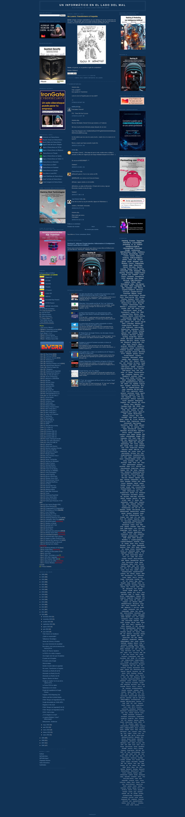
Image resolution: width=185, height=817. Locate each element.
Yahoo (128, 421)
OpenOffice (141, 430)
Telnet (134, 763)
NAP (131, 665)
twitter (132, 284)
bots (141, 370)
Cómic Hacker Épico (51, 497)
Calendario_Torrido (126, 406)
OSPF (122, 744)
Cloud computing (140, 316)
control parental (125, 474)
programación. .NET (125, 799)
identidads (125, 791)
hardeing (140, 786)
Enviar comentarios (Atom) (83, 234)
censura (132, 549)
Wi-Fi (130, 534)
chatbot (140, 376)
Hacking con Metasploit (52, 461)
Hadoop (135, 530)
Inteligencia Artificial (132, 246)
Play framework (136, 667)
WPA (122, 607)
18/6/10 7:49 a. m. (78, 194)
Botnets (131, 372)
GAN (141, 461)
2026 (43, 574)
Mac (142, 395)
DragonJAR (48, 277)
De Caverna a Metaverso (52, 391)
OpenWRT (124, 748)
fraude (140, 293)
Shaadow (143, 633)
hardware (131, 299)
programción (134, 799)
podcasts (123, 319)
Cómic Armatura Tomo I (52, 455)
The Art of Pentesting (51, 376)
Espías (122, 622)
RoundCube (135, 671)
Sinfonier (133, 410)
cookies (132, 524)
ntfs (131, 793)
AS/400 (132, 693)
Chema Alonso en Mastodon (50, 162)
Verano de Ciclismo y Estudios (51, 641)
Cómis (129, 707)
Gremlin (127, 543)
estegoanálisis (134, 479)
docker (141, 357)
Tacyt (130, 361)
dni (141, 609)
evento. (137, 780)
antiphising (140, 639)
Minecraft (124, 739)
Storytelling (48, 388)
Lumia (139, 733)
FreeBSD (125, 714)
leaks (132, 487)
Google (127, 250)
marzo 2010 (46, 730)
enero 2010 (46, 735)
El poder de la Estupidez (49, 658)
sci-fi (143, 451)
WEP (131, 677)
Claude (143, 363)
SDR (139, 605)
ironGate (130, 791)
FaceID (140, 556)
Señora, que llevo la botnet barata (52, 697)
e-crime (142, 340)
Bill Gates (139, 538)
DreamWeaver (133, 709)
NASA (129, 742)
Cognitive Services (136, 291)
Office (126, 361)
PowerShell (126, 293)
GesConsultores (131, 716)
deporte (123, 513)
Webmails (125, 415)
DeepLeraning (125, 709)
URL (130, 765)
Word (142, 678)
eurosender (131, 780)
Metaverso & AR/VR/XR (52, 378)
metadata (135, 333)
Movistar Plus (136, 385)
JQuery (136, 727)
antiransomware (131, 464)
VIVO (132, 568)
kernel (143, 459)
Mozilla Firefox (138, 413)
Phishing (124, 299)
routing (122, 615)
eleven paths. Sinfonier (128, 778)
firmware (138, 782)
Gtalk (123, 624)
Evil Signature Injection (133, 710)
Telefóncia (130, 763)
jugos (135, 791)
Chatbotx (128, 705)
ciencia (122, 551)
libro (141, 318)
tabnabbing (140, 803)
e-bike (140, 643)
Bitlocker (141, 554)
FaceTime (140, 577)
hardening (126, 258)
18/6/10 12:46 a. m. (78, 167)
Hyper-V (132, 624)
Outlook (142, 483)
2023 (43, 582)
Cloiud (133, 705)
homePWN (122, 686)
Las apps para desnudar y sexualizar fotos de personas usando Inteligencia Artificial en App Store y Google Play (97, 294)
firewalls (130, 590)
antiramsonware (123, 774)
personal (124, 274)
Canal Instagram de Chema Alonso (52, 182)
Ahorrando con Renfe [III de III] (51, 671)
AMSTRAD (142, 445)
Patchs (139, 583)
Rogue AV (123, 671)
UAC (124, 363)
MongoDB (123, 583)
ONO (143, 742)
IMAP (128, 658)
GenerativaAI (124, 716)
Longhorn (142, 661)
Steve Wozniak (136, 509)
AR (128, 693)
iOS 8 (143, 787)
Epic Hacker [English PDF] (53, 504)
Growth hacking (129, 579)
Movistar (142, 297)
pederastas (128, 688)
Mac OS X (130, 340)
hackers (140, 259)
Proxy (133, 370)
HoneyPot (130, 558)
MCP (137, 626)
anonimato (134, 376)
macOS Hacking (50, 474)
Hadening (136, 720)
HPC (122, 720)
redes (139, 282)
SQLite (135, 470)
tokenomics (123, 316)
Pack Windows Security (47, 322)
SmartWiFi (124, 417)
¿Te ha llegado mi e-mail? (50, 715)
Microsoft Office (132, 430)
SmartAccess (134, 757)
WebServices (125, 639)
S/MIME (129, 566)
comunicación (131, 609)
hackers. (135, 786)
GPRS (142, 329)
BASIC (129, 538)
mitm (135, 288)
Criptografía (138, 286)
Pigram (121, 584)
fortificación (129, 327)
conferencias (135, 250)
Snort (133, 759)
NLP (135, 665)
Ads (121, 496)
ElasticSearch (140, 709)
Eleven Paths (138, 265)
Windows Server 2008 (138, 521)
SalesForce (129, 633)
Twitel (130, 417)
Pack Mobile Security (46, 320)
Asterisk (138, 650)
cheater (136, 641)
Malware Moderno (50, 405)
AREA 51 (47, 296)
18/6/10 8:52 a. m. (78, 219)
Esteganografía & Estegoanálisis (54, 508)
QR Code (141, 564)
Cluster (47, 493)
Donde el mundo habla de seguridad (53, 666)
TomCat (137, 675)
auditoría (127, 282)
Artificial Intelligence (136, 258)
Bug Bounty (48, 416)
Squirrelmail (140, 673)
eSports (136, 645)
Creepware (136, 618)
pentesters (131, 400)
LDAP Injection (126, 370)
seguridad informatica (138, 801)
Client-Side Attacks (50, 467)
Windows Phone (134, 511)
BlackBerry (125, 539)
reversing (134, 402)
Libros (134, 252)
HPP (122, 600)
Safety (137, 755)
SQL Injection (140, 284)
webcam (135, 408)
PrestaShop (134, 584)
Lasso (142, 600)
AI (132, 244)
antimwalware (123, 680)
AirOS (143, 693)
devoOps (142, 682)
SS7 (124, 633)
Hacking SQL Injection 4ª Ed (53, 540)
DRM (141, 652)
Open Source (127, 310)
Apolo (133, 650)
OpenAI (140, 336)
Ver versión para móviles (91, 229)
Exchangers (142, 710)
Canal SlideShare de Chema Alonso (53, 176)
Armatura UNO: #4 (51, 431)
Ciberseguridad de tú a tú (52, 393)
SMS (141, 325)
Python (133, 282)
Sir (144, 755)
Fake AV (133, 622)
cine (131, 383)
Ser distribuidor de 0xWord (47, 309)
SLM (136, 492)
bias (125, 440)
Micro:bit (139, 628)
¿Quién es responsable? (49, 636)
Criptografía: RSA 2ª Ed (52, 519)
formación (124, 254)
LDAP (130, 365)
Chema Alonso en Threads (50, 153)
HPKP (138, 656)
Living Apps (130, 323)
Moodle (136, 562)
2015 (43, 602)
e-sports (131, 502)
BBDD (143, 573)
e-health (122, 487)
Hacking (125, 241)
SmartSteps (133, 673)
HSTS (130, 530)
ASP (123, 554)
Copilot (132, 556)
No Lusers (70, 21)
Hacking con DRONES (51, 470)
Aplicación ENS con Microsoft (53, 542)
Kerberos (131, 581)
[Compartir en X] (72, 73)
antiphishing (124, 451)
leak (124, 344)
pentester (123, 393)
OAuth (134, 462)
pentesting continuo (133, 536)
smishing (124, 803)
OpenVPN (134, 583)
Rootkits (129, 509)
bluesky (135, 774)
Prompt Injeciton (130, 750)
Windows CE (137, 677)
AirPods (127, 554)
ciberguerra (140, 346)
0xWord (42, 754)
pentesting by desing (127, 571)
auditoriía (131, 774)
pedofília (135, 793)
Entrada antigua (111, 226)
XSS (133, 308)
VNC (128, 677)
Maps (136, 581)
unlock (127, 804)
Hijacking (136, 374)
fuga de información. (130, 784)
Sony (127, 586)
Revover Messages (136, 752)
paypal (143, 551)
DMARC (129, 577)
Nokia (138, 665)
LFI (142, 507)
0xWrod (139, 692)
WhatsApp (130, 278)
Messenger (124, 462)
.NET (122, 331)
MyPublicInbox (44, 756)
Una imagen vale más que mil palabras (53, 656)
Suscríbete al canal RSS (50, 173)
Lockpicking (136, 661)
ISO (123, 724)
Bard (137, 415)
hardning (129, 787)
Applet (129, 594)
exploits (124, 359)
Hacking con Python (51, 499)
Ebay (128, 654)
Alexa (131, 404)
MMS (129, 735)
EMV (143, 596)
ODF (142, 387)
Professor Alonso (46, 314)
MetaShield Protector (132, 382)
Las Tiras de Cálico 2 (52, 395)
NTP (143, 628)
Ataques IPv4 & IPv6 (52, 337)
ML (131, 419)
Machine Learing (140, 735)
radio (141, 359)
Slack (138, 635)
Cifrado (122, 301)
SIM (131, 470)
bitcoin (135, 303)
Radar (129, 752)
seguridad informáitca (138, 571)
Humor (86, 77)
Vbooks (137, 500)
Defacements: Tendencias (50, 721)
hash (136, 611)
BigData (134, 293)
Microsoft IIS (136, 603)
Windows (124, 263)
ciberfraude (123, 643)
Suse (142, 635)
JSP (127, 581)
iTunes (135, 789)
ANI (125, 693)
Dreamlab (47, 283)
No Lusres (138, 742)
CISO (122, 447)
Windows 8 (127, 342)
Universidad (124, 271)
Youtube (123, 308)
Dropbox (122, 517)
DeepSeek (128, 397)
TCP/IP (143, 509)
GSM (124, 413)
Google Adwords (140, 716)
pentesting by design (127, 795)
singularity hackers (134, 387)
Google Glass (138, 598)
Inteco (141, 724)
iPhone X (140, 686)
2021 (43, 587)
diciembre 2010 (47, 616)
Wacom (128, 767)
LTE (133, 626)
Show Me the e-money (51, 425)
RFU (143, 750)
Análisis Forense (50, 463)
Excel (135, 368)
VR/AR (138, 406)
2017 (43, 597)
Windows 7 (123, 306)
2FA (141, 304)
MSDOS (123, 498)
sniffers (123, 436)
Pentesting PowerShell (51, 495)
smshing (135, 615)
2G (140, 552)
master (142, 513)
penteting (142, 646)
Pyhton (127, 605)
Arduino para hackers (52, 331)
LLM (134, 259)
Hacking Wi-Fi (49, 418)
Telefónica (141, 252)
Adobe (127, 504)
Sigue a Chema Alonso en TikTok (52, 147)
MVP (139, 481)
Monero (140, 581)
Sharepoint (142, 492)
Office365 (140, 442)
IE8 (135, 600)
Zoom (135, 588)
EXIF (124, 654)
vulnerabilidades (130, 436)
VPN (138, 397)
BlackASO (128, 616)
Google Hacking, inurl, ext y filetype (89, 371)
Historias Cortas (49, 382)
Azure (127, 378)
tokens (137, 308)
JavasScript (142, 727)
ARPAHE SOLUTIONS (51, 306)
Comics (77, 77)
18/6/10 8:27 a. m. (78, 208)
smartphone (129, 374)
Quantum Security (51, 358)
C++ (143, 701)
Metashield (123, 430)
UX (128, 568)
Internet (125, 267)
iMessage (124, 536)
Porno (136, 543)
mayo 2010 (46, 725)
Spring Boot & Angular (51, 452)
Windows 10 (139, 323)
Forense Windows (50, 562)
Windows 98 (141, 769)
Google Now (131, 718)
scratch (141, 536)
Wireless (122, 340)
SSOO (128, 673)
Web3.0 (142, 586)
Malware (139, 256)
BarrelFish (123, 701)
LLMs (131, 271)
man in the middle (130, 646)
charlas (132, 256)
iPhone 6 (123, 646)
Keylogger (126, 661)
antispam (141, 425)
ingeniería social (132, 440)
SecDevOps (140, 476)
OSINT (47, 423)
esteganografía (131, 380)
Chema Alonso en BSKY (49, 165)
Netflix (130, 462)
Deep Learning (129, 297)
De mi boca (139, 707)
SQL (142, 605)
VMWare (140, 637)
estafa (140, 778)
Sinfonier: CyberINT (50, 487)
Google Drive (130, 598)
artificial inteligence (125, 641)
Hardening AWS (49, 386)
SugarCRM (141, 761)
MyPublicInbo (140, 739)
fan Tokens (137, 363)
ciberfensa (134, 680)
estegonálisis (125, 780)
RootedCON (133, 605)
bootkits (123, 569)
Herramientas (140, 301)
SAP (121, 633)
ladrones (136, 590)
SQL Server (129, 338)
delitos (138, 551)
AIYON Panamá (49, 303)
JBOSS (123, 626)
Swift (127, 675)
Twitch (124, 677)
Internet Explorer (134, 295)
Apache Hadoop (134, 554)
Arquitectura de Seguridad (53, 371)
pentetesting (124, 797)
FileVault (131, 712)
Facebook (130, 276)
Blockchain (139, 289)
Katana (132, 729)
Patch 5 (135, 748)
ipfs (144, 686)
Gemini (137, 321)
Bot (143, 479)
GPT (132, 321)
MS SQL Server (138, 389)
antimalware (135, 329)
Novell (131, 543)
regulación (124, 553)
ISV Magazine (142, 658)
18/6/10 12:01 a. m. (78, 145)
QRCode (129, 631)
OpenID (135, 746)
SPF (131, 444)
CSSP (135, 703)
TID (122, 383)
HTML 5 (143, 579)
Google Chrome (126, 325)
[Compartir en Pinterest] (76, 73)
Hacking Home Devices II (53, 365)
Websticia (131, 477)
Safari (129, 500)
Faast (122, 351)
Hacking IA (49, 356)
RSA (143, 434)
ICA (139, 530)
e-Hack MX (48, 293)
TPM (125, 763)
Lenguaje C (125, 601)
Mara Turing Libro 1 (50, 412)
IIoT (144, 722)
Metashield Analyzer (131, 628)
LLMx (129, 731)
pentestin (142, 569)
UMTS (133, 547)
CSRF (136, 461)
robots (122, 372)
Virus (122, 472)
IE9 (122, 476)
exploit (135, 310)
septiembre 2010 (48, 624)
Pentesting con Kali (52, 329)
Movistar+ (142, 382)
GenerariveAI (131, 714)
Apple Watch (124, 594)
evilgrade (141, 645)
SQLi (128, 410)
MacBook (128, 498)
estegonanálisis (125, 611)
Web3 (131, 286)
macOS (124, 400)
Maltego (140, 601)
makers (141, 391)
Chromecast (136, 652)
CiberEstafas (49, 403)
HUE (142, 656)
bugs (142, 299)
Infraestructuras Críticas (52, 480)
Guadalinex (141, 718)
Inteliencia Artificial (124, 725)
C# (133, 594)
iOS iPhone (124, 789)
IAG (123, 581)
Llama (141, 374)
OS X (130, 476)
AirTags (140, 648)
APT (139, 365)
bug (122, 286)
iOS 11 (139, 787)
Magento (127, 560)
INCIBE (132, 658)
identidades (140, 789)
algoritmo (137, 477)
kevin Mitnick (134, 494)
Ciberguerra (49, 369)
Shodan (135, 331)
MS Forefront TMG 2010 (51, 559)
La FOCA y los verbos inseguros (52, 653)
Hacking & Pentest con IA (53, 363)
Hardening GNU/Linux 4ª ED (53, 517)
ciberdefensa (139, 549)
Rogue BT (129, 671)
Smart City (136, 519)
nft (127, 387)
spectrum (133, 803)
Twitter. (142, 763)
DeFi (143, 466)
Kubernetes (48, 399)
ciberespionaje (127, 318)
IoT (143, 319)
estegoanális (127, 684)
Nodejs (128, 583)
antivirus (124, 432)
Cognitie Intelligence (130, 596)
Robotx (143, 752)
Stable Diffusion (138, 532)
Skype (130, 457)
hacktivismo (140, 398)
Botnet (137, 393)
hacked (132, 348)
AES (128, 573)
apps (123, 374)
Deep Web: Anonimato (51, 491)
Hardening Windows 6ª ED (52, 547)
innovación (126, 291)
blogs (121, 321)
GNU (127, 517)
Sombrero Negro (50, 401)
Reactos (138, 631)
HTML (124, 410)
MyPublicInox (140, 740)
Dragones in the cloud (49, 704)
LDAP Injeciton (123, 731)
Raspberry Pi (49, 422)
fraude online (136, 342)
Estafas (141, 278)
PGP (129, 438)
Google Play (133, 336)
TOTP (123, 391)
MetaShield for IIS (133, 663)
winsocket (137, 804)
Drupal (142, 541)
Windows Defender (125, 771)
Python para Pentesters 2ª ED (53, 501)
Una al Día (48, 553)
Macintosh (135, 601)
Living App (128, 351)
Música (140, 288)
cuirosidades (134, 776)
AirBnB (122, 616)
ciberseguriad (142, 774)
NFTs (142, 385)
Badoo (142, 699)
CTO (135, 575)
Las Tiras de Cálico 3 (52, 375)
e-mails (124, 427)
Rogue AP (123, 566)
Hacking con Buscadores (52, 551)
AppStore (138, 573)
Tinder (128, 547)
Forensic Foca (140, 489)
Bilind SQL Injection (130, 701)
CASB (123, 703)
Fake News (124, 365)
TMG (122, 763)
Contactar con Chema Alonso (51, 137)
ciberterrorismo (126, 494)
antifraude (142, 568)
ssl (126, 372)
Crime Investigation (50, 472)
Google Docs (124, 718)
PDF (138, 370)
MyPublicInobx (126, 665)
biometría (129, 363)
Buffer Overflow (128, 528)
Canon (130, 652)
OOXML (133, 367)
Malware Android (50, 489)
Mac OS (133, 735)
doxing (126, 445)
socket (128, 803)
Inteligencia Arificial (129, 660)
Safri (141, 755)
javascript (124, 346)
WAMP (124, 767)
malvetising (139, 791)
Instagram (128, 385)
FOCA (81, 77)
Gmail (139, 319)
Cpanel (130, 618)
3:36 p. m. (92, 75)
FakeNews (140, 380)
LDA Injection (142, 729)
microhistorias (139, 348)
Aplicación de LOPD (50, 561)
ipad (129, 308)
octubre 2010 (47, 621)
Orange (142, 603)
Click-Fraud (141, 528)
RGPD (121, 752)
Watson (133, 767)
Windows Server (126, 303)
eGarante (125, 590)
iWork (131, 569)
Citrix (143, 350)
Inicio (93, 226)
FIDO (122, 712)
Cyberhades (43, 765)
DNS (134, 319)
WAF (141, 500)
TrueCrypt (132, 586)
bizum (132, 641)
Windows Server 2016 (52, 339)
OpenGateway (125, 444)
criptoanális (127, 776)
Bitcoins (136, 314)
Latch (130, 259)
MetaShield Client (135, 560)
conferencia (124, 348)
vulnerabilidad (141, 615)
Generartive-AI (139, 714)
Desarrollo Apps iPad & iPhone (54, 536)
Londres (135, 733)
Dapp (123, 620)
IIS (130, 331)
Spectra (141, 269)
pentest (124, 259)
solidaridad (136, 690)
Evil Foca (138, 378)
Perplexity (123, 402)
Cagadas (137, 594)
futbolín (124, 786)
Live (130, 601)
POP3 (131, 630)
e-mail (141, 274)
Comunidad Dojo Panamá (51, 299)
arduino (130, 432)
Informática (131, 724)
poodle (136, 797)
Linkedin (130, 413)
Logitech (130, 733)
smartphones (128, 615)
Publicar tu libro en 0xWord (47, 273)
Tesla (121, 568)
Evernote (132, 654)
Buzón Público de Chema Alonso (52, 142)
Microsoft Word (129, 562)
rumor (130, 801)
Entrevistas (129, 273)
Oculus (133, 744)
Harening (142, 720)
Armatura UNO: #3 (51, 433)
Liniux (125, 733)
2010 (43, 614)
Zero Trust (136, 607)
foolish (139, 451)
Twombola (122, 765)
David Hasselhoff (135, 474)
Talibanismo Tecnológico (49, 639)
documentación (125, 398)
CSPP (127, 447)
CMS (129, 506)
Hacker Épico (49, 529)
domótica (129, 513)
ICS (136, 517)
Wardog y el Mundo (50, 523)
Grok (143, 598)
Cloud (128, 344)
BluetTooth (138, 701)
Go (122, 543)
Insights (136, 724)
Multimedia (130, 483)
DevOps (138, 434)
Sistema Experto (125, 757)
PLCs (121, 519)
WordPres (135, 772)
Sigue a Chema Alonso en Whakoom (53, 150)
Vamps (138, 586)
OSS (126, 744)
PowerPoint (123, 631)
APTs (134, 592)
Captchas (136, 427)
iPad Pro (130, 789)
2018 (43, 594)
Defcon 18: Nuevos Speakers (51, 651)
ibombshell (136, 513)
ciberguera (130, 643)
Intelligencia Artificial (129, 727)
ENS (143, 436)
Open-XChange (128, 746)
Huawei (135, 722)
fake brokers (134, 684)
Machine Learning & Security (53, 448)
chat (141, 410)
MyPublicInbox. (132, 740)
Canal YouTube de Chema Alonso (52, 179)
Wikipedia (137, 568)
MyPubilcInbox (124, 564)
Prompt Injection (129, 355)
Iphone (124, 261)
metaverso (135, 359)
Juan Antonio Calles (77, 199)
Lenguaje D (134, 731)
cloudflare (140, 335)
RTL (134, 631)
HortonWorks (123, 658)
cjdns (122, 682)
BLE (138, 453)
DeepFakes (141, 306)
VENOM (143, 765)
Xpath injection (129, 588)
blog (141, 314)
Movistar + (136, 325)
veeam (131, 804)
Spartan (123, 761)
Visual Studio (135, 485)
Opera (134, 476)
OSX (124, 630)
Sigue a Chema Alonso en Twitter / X (53, 159)
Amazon (134, 351)
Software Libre (125, 329)
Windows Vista (130, 301)
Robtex (143, 631)
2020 (43, 589)
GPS (126, 331)
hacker (135, 417)
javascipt (141, 611)
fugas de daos (139, 784)
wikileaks (141, 408)
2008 (43, 740)
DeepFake (136, 541)
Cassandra (140, 703)
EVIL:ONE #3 (50, 420)
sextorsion (141, 502)
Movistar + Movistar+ (131, 739)
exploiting (136, 318)
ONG (127, 470)
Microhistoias (142, 663)
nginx (121, 613)
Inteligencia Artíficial (134, 725)
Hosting (131, 600)
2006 (43, 745)
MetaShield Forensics (126, 603)
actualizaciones (133, 639)
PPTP (143, 530)
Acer (139, 693)
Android (125, 265)
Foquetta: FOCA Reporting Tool (51, 694)
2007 (43, 743)
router (143, 613)
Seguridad (141, 470)
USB (122, 440)
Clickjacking (135, 506)
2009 (43, 738)
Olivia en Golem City (53, 367)
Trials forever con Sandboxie (51, 634)
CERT (121, 652)
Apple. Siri (135, 697)
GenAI (129, 261)
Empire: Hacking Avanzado (53, 438)
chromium (142, 641)
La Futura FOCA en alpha (50, 685)
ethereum (133, 398)
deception (140, 588)
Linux (141, 261)
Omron (138, 744)
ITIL (126, 724)
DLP (141, 515)
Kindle (136, 729)
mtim (128, 793)
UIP (127, 765)
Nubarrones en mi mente (49, 688)
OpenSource (124, 425)
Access (138, 592)
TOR (143, 378)
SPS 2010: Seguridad (51, 557)
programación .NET (126, 412)
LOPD (138, 395)
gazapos (130, 786)
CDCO (124, 556)
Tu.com (135, 419)
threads (141, 690)
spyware (141, 494)
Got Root (47, 484)
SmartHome (140, 367)
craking (121, 776)
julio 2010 (46, 629)
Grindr (136, 718)
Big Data (47, 380)
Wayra (140, 344)
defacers (136, 643)
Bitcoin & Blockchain (51, 476)
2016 (43, 599)
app (129, 451)
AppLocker (122, 697)
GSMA (124, 491)
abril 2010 (46, 727)
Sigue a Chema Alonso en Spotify (52, 156)
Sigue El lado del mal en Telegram (52, 144)
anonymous (139, 522)
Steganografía (140, 545)
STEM (126, 755)
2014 (43, 604)
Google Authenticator (126, 455)
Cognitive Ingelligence (137, 539)
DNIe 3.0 (135, 577)
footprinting (130, 389)
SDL (140, 671)
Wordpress (125, 335)
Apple (130, 265)
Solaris (143, 759)
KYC (122, 661)
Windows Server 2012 (51, 532)
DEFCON (138, 466)
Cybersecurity (135, 421)
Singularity (133, 635)
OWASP (136, 483)
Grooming (124, 558)
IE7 (139, 507)
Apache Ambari (124, 695)
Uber (136, 637)
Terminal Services (139, 372)
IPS (136, 658)
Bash (122, 575)
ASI (136, 693)
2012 (43, 609)
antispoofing (141, 534)
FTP (134, 489)
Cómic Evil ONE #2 (51, 442)
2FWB (124, 538)
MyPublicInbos (125, 740)
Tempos (129, 269)
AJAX (122, 693)
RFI (125, 519)
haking (143, 684)
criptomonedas (133, 304)
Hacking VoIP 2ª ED (51, 525)
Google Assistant (132, 656)
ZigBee (140, 772)
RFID (141, 491)
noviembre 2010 (47, 619)
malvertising (123, 592)
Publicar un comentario (73, 224)
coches (143, 485)
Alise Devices (128, 650)
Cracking (141, 331)
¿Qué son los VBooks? (46, 327)
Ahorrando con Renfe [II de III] (51, 673)
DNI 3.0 (133, 707)
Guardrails (137, 579)
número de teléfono (128, 613)
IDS (136, 507)
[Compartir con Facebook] (74, 73)
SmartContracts (139, 338)
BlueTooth (142, 351)
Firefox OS (136, 712)
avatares (142, 511)
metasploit (129, 288)
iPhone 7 (134, 686)
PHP (129, 333)
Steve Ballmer (135, 761)
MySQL (141, 333)
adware (126, 383)
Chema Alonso (76, 171)
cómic (134, 397)
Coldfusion (138, 596)
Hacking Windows (50, 465)
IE (142, 624)
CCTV (133, 616)
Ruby (138, 438)
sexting (125, 461)
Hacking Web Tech (50, 485)
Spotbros (128, 761)
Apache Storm (141, 695)
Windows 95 (127, 607)
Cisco (135, 528)
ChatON (123, 705)
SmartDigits (140, 757)
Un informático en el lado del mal (92, 5)
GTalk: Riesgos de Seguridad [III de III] (53, 699)
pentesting (126, 244)
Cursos (126, 256)
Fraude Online (49, 549)
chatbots (141, 444)
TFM (132, 637)
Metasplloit (137, 737)
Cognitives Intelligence (127, 541)
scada (136, 445)
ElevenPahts (141, 496)
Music (143, 517)
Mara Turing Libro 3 (50, 408)
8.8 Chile (47, 280)
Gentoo (143, 622)
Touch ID (142, 675)
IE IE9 (140, 310)
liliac (123, 688)
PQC (138, 462)
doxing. (139, 776)
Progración (123, 750)
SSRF (137, 566)
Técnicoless (125, 357)
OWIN (129, 744)
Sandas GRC (142, 584)
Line (131, 661)
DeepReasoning (126, 507)
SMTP (124, 532)
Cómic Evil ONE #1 (50, 450)
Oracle (123, 338)
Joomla (139, 429)
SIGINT (131, 754)
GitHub (127, 419)
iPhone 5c (128, 686)
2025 (43, 577)
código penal (128, 682)
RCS (131, 669)
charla (123, 389)
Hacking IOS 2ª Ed (50, 514)
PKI (140, 498)
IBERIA (140, 722)
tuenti (128, 434)
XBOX (136, 425)
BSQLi (128, 466)
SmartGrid (122, 759)
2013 (43, 607)
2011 (43, 612)
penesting (141, 793)
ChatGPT (135, 274)
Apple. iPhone (142, 697)
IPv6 (138, 312)
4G (123, 515)
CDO (122, 397)
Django (141, 620)
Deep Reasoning (125, 468)
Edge (142, 474)
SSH (143, 438)
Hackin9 (126, 600)
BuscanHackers (129, 575)
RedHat (132, 492)
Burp (142, 650)
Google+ (122, 579)
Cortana (124, 577)
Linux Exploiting (49, 512)
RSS (130, 408)
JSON (138, 600)
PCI (127, 630)
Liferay (139, 731)
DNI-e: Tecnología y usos (52, 555)
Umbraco (134, 765)
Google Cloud (133, 447)
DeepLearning (139, 400)
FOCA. (126, 712)
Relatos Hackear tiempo (52, 407)
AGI (143, 692)
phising (122, 648)
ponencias (131, 797)
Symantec (131, 675)
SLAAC (129, 545)
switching (129, 592)
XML (123, 588)
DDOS (122, 481)
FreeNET (141, 654)
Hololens (122, 722)
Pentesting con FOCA (51, 510)
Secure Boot (136, 633)
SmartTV (134, 344)
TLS (122, 521)
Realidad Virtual (124, 492)
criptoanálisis (137, 432)
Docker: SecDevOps (51, 459)
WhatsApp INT (49, 390)
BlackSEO (138, 404)
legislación (132, 395)
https (129, 359)
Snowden (138, 759)
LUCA (123, 278)
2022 (43, 584)
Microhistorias (49, 527)
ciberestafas (134, 357)
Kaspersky (128, 626)
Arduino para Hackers (51, 446)
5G (143, 552)
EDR (136, 556)
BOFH (134, 538)
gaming (135, 353)
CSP (132, 703)
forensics (132, 415)
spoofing (125, 336)
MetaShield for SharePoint (127, 737)
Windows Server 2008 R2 (134, 678)
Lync (143, 733)
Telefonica (122, 547)
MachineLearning (124, 663)
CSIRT (127, 703)
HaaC (131, 517)
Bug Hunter (49, 354)
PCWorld (123, 350)
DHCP (141, 618)
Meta (126, 476)
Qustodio (127, 669)
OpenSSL (135, 498)
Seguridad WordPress (51, 482)
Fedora (138, 622)
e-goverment (134, 391)
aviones (125, 609)
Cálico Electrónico (47, 316)
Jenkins (121, 729)
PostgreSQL (127, 584)
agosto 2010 (46, 626)
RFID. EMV (138, 750)
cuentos (134, 451)
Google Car (123, 598)
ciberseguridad (128, 248)
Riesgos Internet (50, 453)
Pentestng (129, 667)
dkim (121, 445)
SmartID (143, 519)
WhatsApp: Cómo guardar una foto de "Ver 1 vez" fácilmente (96, 303)
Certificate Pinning (134, 515)
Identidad (135, 261)
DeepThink (136, 620)
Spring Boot (48, 444)
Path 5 (134, 438)
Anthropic (132, 573)
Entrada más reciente (73, 226)
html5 (136, 502)
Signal (128, 635)
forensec (143, 782)
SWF (133, 755)
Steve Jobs (124, 477)
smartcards (127, 648)
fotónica (132, 611)
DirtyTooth (125, 442)
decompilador (135, 682)
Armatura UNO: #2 (51, 435)
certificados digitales (130, 459)
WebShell (123, 769)
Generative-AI (139, 276)
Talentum (136, 361)
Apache (131, 316)
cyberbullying (124, 502)
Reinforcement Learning (139, 669)
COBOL (126, 652)
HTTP (123, 353)
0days (138, 526)
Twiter (138, 763)
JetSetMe (127, 729)
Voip (142, 397)
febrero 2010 (46, 732)
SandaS (142, 566)
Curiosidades (137, 243)
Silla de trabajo (47, 663)
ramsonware (141, 799)
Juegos (133, 312)
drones (131, 445)
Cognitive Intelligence (128, 289)
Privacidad (138, 248)
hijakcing (134, 787)
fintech (133, 782)
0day (128, 427)
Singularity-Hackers (45, 760)
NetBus (133, 742)
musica (137, 646)
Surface (123, 675)
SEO (128, 402)
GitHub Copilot (131, 491)
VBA (139, 765)
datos (123, 387)
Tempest (129, 485)
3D (140, 479)
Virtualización (124, 534)
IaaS (123, 660)
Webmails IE (129, 769)
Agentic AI (141, 412)
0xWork (134, 692)
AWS (123, 504)
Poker (140, 630)
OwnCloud (130, 748)
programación (132, 306)
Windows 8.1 (128, 472)
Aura (136, 278)
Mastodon (122, 509)
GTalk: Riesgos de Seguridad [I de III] (53, 709)
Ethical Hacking (50, 335)
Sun (142, 449)
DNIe (142, 453)
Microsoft (126, 280)
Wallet (137, 547)
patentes (126, 526)
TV (132, 500)
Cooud (124, 707)
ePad (144, 776)
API (139, 402)
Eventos (132, 241)
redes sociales (138, 327)
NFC (135, 442)
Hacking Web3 (49, 384)
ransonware (129, 690)
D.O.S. (133, 466)
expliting (128, 782)
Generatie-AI (124, 656)
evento (138, 459)
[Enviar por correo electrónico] (68, 73)
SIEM (127, 754)
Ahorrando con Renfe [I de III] (51, 676)
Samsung (129, 532)
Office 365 (136, 449)
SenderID (130, 519)
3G (132, 427)
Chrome (141, 353)
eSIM (121, 684)
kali (122, 342)
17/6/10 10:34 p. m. (78, 102)
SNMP (133, 566)
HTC (126, 720)
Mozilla (141, 562)
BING (142, 312)
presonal (141, 797)
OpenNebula (141, 746)
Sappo (134, 545)
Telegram (129, 353)
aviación (142, 607)
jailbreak (124, 333)
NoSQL (136, 564)
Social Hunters (49, 397)
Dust (126, 408)
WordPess (129, 772)
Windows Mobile (124, 511)
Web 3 (141, 767)
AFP (133, 648)
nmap (121, 526)
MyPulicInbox (123, 742)
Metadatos (91, 77)
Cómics (123, 276)
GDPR (130, 442)
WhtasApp (135, 769)
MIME (125, 735)
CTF (128, 556)
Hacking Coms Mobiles (51, 544)
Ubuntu (136, 340)
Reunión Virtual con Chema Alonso (52, 140)
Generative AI (125, 312)
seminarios (123, 573)
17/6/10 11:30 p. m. (78, 116)
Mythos (131, 564)
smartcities (133, 526)
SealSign (123, 485)
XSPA (134, 534)
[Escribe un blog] (70, 73)
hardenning (123, 787)
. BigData (129, 692)
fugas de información (127, 368)
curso (128, 391)
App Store (126, 496)
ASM (126, 515)
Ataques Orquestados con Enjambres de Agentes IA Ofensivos (96, 361)
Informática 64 (132, 429)
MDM (122, 560)
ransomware (130, 393)
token (134, 365)
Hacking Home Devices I (53, 373)
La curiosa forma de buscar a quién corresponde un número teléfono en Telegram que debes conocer (95, 324)
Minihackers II (50, 359)
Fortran (142, 712)
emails (136, 778)
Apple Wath (128, 697)
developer (137, 350)
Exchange (127, 622)
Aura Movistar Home (135, 699)
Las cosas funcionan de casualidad (52, 644)
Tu (121, 677)
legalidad (135, 383)
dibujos (124, 380)
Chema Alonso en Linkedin (50, 170)
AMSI (136, 648)
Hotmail (142, 421)
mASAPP (136, 569)
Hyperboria (138, 624)
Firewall (122, 382)
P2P (141, 415)
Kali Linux (141, 368)
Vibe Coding (127, 521)
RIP (125, 752)
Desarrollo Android (50, 521)
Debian (133, 434)
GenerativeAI (125, 284)
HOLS (127, 624)
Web (137, 767)
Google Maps (123, 530)
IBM (134, 406)
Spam (126, 286)
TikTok (136, 444)
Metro (142, 737)
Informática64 (128, 423)
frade (123, 784)
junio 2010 (46, 631)
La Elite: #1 (49, 427)
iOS (129, 274)
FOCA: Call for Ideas (48, 712)
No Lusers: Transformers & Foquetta (53, 668)
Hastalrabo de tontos (138, 455)
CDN (137, 616)
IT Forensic (48, 290)
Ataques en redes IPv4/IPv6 (53, 538)
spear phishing (125, 453)
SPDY (135, 754)
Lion (139, 517)
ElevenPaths (133, 254)
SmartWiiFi (128, 759)
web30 (136, 553)
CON (142, 308)
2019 (43, 592)
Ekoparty (47, 287)
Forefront (134, 481)
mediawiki (124, 793)
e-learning (130, 645)
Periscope (141, 748)
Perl (143, 583)
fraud (139, 684)
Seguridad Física (127, 314)
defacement (132, 551)
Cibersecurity (141, 575)
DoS (133, 507)
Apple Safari (133, 496)
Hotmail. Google (128, 722)
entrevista (126, 479)
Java (122, 361)
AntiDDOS (133, 504)
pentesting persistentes (137, 688)
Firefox (130, 319)
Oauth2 (131, 449)
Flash (137, 654)
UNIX (125, 568)
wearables (123, 692)
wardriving (130, 553)
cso (126, 551)
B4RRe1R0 (75, 106)
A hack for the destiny (51, 469)
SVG (130, 755)
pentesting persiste (138, 795)
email (137, 524)
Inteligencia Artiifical (139, 660)
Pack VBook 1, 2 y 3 (46, 333)
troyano (135, 412)
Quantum (130, 350)
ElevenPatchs (123, 710)
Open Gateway (137, 423)
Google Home (134, 468)
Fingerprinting (139, 263)
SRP (139, 754)
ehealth (128, 487)
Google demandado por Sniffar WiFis (53, 702)
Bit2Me (132, 378)
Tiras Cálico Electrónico (53, 440)
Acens (143, 592)
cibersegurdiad (141, 680)
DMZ (141, 506)
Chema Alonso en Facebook (50, 167)
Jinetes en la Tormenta (51, 414)
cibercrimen (123, 295)
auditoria (129, 680)
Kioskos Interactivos (138, 558)
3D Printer (133, 453)
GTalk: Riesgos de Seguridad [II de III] (53, 707)
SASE (123, 754)
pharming (124, 690)
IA (135, 244)
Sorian (73, 150)
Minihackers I (50, 361)
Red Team (48, 457)
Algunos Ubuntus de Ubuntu (50, 678)
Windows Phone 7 (135, 771)
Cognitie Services (140, 705)
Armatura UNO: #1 (51, 437)
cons (123, 327)
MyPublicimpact (44, 758)
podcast (127, 321)
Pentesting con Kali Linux (52, 516)
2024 (43, 579)
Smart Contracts (137, 457)
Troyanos (138, 355)
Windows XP (132, 346)
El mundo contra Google (49, 661)
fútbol (141, 524)
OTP (122, 457)
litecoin (140, 590)
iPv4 (143, 342)
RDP (125, 457)
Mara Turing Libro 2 (50, 410)
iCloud (127, 569)
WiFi (136, 297)
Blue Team (142, 440)
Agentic (122, 378)
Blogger (138, 436)
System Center (126, 637)
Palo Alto (136, 630)
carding (127, 549)
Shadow (123, 635)
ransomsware (137, 613)
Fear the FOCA (46, 312)
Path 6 (123, 605)
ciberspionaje (125, 524)
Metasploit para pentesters (55, 531)
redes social (125, 801)
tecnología (131, 461)
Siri (138, 410)
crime (137, 609)
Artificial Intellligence (125, 699)
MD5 (122, 735)
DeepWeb (127, 481)
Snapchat (123, 586)
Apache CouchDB (133, 695)
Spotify (131, 425)
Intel (137, 491)
